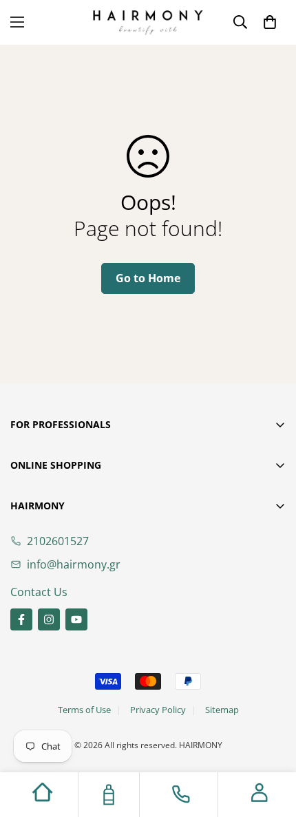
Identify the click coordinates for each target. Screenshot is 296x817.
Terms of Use (84, 709)
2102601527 (58, 541)
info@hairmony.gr (73, 564)
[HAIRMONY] (148, 22)
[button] (270, 22)
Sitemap (222, 709)
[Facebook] (21, 619)
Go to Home (148, 278)
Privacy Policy (158, 709)
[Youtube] (76, 619)
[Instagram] (49, 619)
